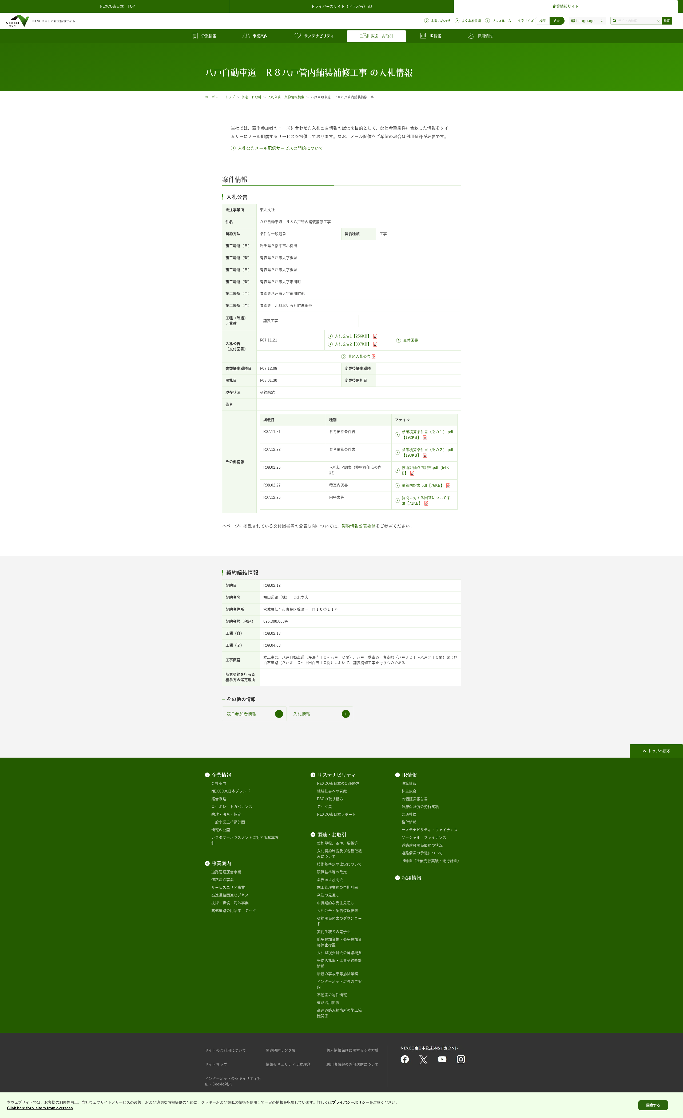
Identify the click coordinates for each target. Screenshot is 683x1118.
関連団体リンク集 (281, 1050)
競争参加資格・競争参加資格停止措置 (339, 942)
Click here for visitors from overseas (40, 1108)
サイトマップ (216, 1064)
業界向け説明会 (330, 880)
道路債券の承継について (422, 853)
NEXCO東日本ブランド (230, 791)
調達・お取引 (251, 97)
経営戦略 (218, 799)
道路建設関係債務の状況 (422, 845)
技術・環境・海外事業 (230, 903)
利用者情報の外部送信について (352, 1064)
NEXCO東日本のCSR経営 (338, 783)
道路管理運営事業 (226, 872)
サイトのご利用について (225, 1050)
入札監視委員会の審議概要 (339, 953)
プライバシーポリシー (350, 1102)
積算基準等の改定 (332, 872)
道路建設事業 (222, 880)
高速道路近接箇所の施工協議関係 (339, 1013)
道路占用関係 (328, 1002)
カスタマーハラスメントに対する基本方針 (245, 840)
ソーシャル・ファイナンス (424, 837)
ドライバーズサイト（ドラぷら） (339, 6)
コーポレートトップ (220, 97)
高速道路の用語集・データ (233, 910)
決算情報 (409, 783)
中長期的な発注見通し (335, 903)
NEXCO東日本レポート (336, 814)
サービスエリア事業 (228, 887)
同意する (653, 1105)
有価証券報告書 (415, 799)
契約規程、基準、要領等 (337, 843)
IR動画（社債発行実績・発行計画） (431, 861)
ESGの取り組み (330, 799)
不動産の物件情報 (332, 995)
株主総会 (409, 791)
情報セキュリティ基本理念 (288, 1064)
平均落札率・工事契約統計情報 (339, 963)
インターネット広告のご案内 (339, 984)
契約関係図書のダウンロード (339, 921)
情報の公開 (220, 830)
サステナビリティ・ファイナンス (430, 830)
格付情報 (409, 822)
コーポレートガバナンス (231, 807)
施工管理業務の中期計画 (337, 887)
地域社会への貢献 (332, 791)
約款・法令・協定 (226, 814)
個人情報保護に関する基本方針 (352, 1050)
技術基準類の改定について (339, 864)
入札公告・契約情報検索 (286, 97)
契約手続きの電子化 (334, 932)
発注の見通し (328, 895)
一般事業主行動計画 (228, 822)
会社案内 (218, 783)
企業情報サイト (566, 6)
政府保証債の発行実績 (420, 807)
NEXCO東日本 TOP (117, 6)
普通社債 (409, 814)
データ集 (324, 807)
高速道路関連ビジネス (230, 895)
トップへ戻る (659, 751)
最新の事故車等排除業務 (337, 974)
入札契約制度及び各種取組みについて (339, 853)
